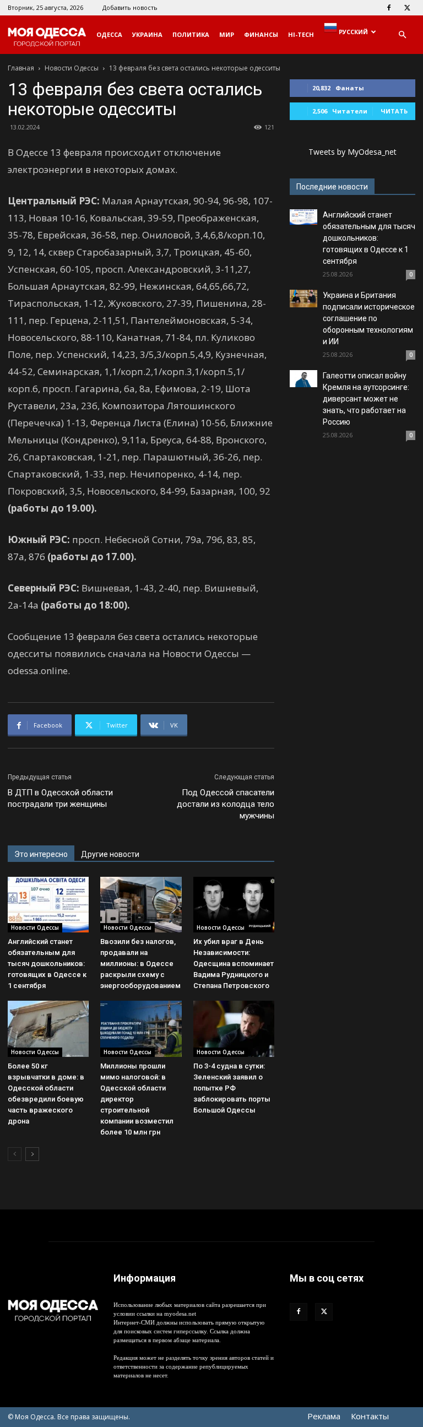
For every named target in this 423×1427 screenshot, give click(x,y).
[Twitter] (407, 7)
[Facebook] (389, 7)
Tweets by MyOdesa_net (352, 152)
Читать (394, 111)
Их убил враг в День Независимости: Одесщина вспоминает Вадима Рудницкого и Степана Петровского (233, 963)
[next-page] (32, 1154)
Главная (21, 68)
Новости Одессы (72, 68)
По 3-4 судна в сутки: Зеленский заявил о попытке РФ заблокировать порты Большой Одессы (231, 1088)
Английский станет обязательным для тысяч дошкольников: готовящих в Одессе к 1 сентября (47, 963)
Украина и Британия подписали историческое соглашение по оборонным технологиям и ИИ (369, 318)
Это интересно (41, 854)
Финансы (261, 34)
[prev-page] (14, 1154)
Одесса (109, 34)
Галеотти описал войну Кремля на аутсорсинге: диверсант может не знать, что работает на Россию (366, 398)
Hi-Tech (301, 34)
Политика (190, 34)
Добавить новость (130, 7)
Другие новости (110, 854)
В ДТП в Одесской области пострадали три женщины (60, 798)
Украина (147, 34)
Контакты (370, 1416)
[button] (402, 35)
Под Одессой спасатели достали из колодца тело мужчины (225, 804)
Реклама (323, 1416)
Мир (226, 34)
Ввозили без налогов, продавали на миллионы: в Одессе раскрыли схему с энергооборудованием (140, 963)
